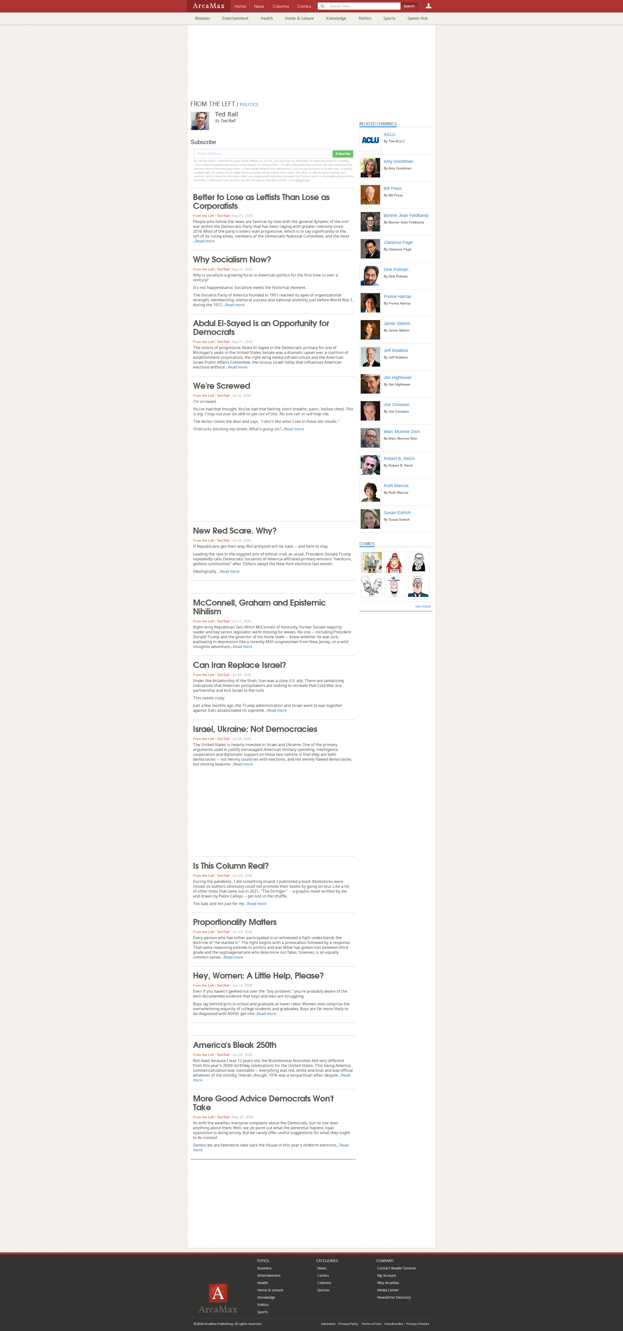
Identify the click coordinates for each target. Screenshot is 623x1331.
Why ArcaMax (388, 1282)
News (321, 1268)
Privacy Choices (417, 1324)
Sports (389, 18)
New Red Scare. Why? (235, 529)
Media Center (388, 1290)
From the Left (203, 216)
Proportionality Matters (234, 921)
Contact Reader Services (396, 1268)
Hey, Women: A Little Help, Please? (258, 974)
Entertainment (235, 18)
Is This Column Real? (231, 865)
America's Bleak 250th (234, 1044)
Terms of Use (371, 1324)
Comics (323, 1275)
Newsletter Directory (394, 1297)
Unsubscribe (394, 1324)
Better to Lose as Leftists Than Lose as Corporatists (261, 200)
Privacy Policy (348, 1324)
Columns (324, 1282)
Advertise (328, 1324)
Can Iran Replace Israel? (239, 664)
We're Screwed (221, 385)
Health (267, 18)
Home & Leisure (299, 18)
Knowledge (336, 18)
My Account (386, 1275)
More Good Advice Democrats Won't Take (263, 1102)
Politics (364, 18)
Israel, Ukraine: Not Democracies (255, 728)
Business (202, 18)
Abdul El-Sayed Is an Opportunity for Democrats (261, 326)
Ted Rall (223, 216)
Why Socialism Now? (232, 258)
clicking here (302, 180)
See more (423, 606)
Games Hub (418, 18)
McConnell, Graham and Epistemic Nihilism (259, 606)
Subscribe (343, 154)
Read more (205, 241)
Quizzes (323, 1290)
